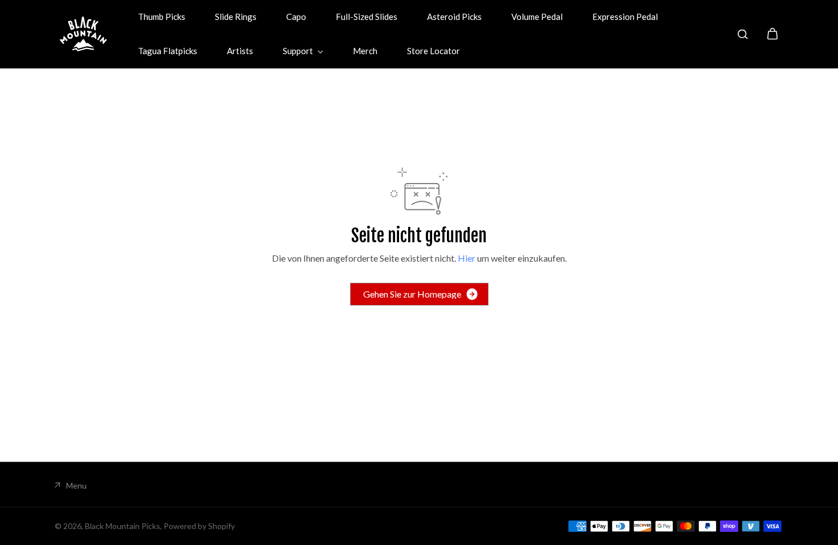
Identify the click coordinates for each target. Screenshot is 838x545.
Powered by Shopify (199, 526)
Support (299, 51)
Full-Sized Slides (366, 16)
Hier (466, 258)
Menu (76, 485)
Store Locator (433, 51)
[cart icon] (772, 34)
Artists (240, 51)
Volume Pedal (537, 16)
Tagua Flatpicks (167, 51)
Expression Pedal (625, 16)
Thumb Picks (161, 16)
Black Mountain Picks (122, 526)
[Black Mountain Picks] (83, 34)
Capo (296, 16)
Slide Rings (236, 16)
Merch (365, 51)
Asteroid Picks (454, 16)
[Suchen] (743, 34)
